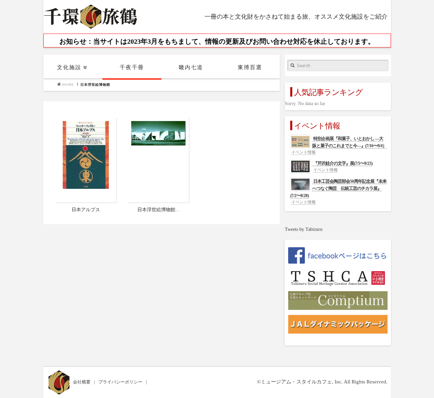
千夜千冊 (132, 67)
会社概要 (82, 381)
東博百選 (250, 67)
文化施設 (69, 67)
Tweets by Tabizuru (303, 229)
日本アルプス (86, 209)
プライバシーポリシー (120, 381)
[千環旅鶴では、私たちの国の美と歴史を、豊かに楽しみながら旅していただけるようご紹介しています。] (90, 16)
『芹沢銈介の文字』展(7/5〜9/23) (342, 163)
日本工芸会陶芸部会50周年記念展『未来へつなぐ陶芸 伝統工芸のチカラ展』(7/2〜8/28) (338, 188)
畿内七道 (191, 67)
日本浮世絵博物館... (158, 209)
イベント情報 (303, 152)
